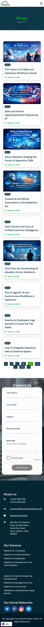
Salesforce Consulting (14, 550)
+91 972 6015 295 (17, 502)
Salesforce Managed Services (18, 582)
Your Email (11, 404)
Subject (9, 416)
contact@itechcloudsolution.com (26, 508)
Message (10, 440)
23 (37, 364)
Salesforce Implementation (17, 554)
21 (23, 364)
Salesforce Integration (14, 558)
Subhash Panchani (19, 515)
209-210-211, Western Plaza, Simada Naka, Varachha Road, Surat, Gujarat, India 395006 (20, 528)
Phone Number (13, 428)
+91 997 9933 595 (18, 499)
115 (22, 366)
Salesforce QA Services (15, 586)
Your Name (11, 393)
